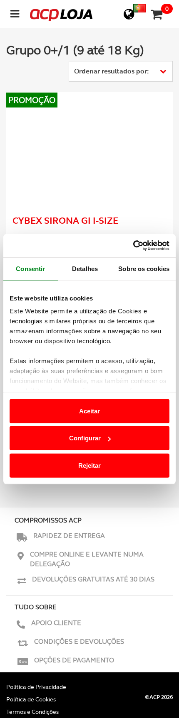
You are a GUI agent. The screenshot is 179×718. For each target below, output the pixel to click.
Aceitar (89, 410)
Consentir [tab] (30, 268)
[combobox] (120, 71)
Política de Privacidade (36, 687)
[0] (163, 17)
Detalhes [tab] (85, 268)
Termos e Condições (32, 712)
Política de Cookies (31, 699)
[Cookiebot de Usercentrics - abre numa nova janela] (133, 245)
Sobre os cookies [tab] (143, 268)
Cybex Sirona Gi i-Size (65, 221)
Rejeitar (89, 465)
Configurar (85, 438)
